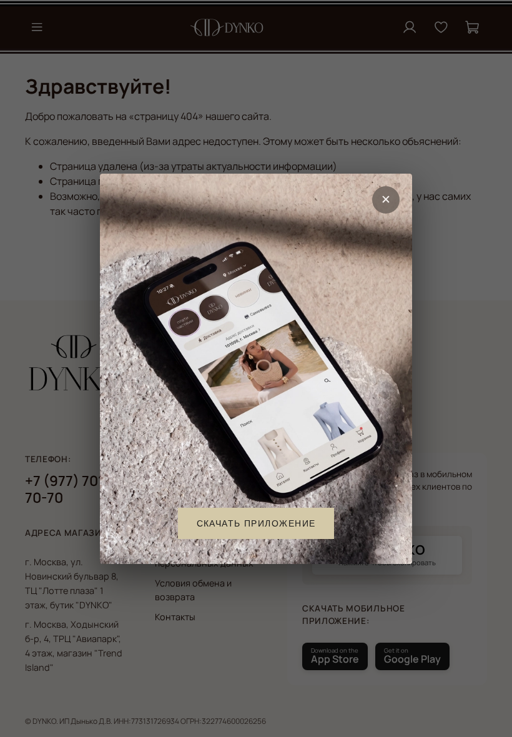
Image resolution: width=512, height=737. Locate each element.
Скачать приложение (256, 523)
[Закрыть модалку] (386, 200)
